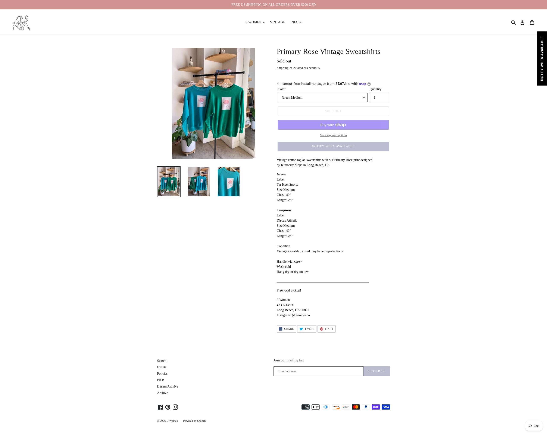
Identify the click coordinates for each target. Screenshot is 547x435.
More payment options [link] (333, 135)
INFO (294, 22)
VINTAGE (277, 22)
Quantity (375, 89)
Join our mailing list (289, 360)
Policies (162, 373)
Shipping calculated (290, 68)
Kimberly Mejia (291, 165)
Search (161, 360)
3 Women (172, 420)
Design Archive (167, 386)
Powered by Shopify (194, 420)
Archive (162, 393)
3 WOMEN (254, 22)
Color (281, 89)
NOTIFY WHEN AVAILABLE (333, 146)
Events (161, 367)
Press (160, 380)
